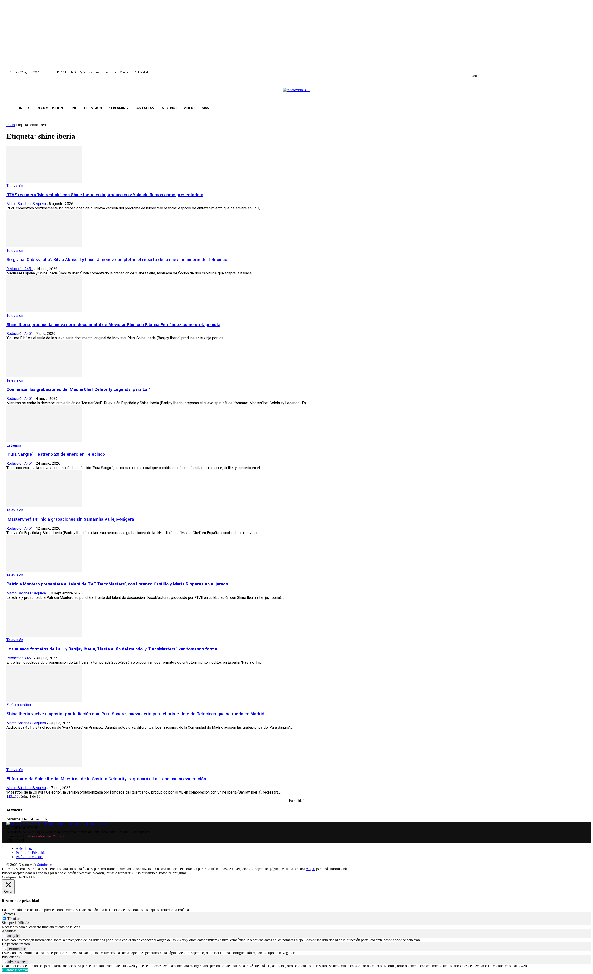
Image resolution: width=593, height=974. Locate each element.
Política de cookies (29, 857)
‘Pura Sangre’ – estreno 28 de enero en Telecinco (55, 454)
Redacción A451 (19, 269)
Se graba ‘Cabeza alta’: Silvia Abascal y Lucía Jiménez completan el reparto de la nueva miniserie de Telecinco (116, 259)
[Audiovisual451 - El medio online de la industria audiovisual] (296, 92)
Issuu (474, 76)
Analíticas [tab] (9, 931)
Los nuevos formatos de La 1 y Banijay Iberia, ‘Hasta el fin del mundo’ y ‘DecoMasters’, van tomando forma (111, 649)
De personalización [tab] (16, 944)
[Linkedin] (483, 69)
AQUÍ (310, 869)
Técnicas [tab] (8, 914)
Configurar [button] (10, 877)
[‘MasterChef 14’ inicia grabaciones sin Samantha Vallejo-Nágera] (44, 506)
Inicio (10, 125)
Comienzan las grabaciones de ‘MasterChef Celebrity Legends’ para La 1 (78, 389)
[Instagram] (478, 69)
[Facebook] (473, 69)
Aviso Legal (25, 848)
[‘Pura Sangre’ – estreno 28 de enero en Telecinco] (44, 441)
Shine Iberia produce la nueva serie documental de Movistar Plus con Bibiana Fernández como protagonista (113, 324)
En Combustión (18, 705)
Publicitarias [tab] (11, 957)
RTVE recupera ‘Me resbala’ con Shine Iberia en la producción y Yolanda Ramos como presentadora (104, 194)
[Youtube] (494, 69)
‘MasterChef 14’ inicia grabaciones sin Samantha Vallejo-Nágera (70, 519)
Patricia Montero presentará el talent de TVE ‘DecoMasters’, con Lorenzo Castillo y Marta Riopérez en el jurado (117, 584)
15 (17, 796)
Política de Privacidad (31, 853)
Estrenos (13, 445)
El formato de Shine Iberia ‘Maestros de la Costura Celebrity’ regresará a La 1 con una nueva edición (106, 778)
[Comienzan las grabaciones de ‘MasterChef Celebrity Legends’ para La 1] (44, 376)
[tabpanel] (296, 927)
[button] (581, 107)
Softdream (44, 865)
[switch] (4, 935)
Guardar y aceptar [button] (15, 970)
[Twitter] (489, 69)
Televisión (14, 186)
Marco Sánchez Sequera (26, 204)
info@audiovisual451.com (45, 836)
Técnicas (13, 919)
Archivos (13, 819)
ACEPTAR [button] (27, 877)
